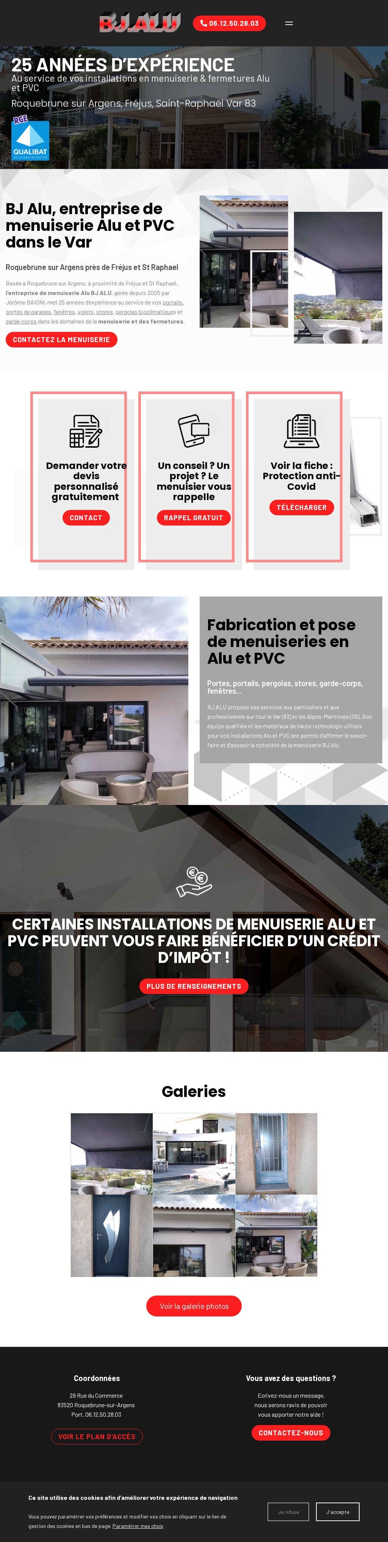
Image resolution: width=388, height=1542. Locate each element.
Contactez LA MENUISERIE (61, 339)
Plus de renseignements (194, 986)
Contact (86, 517)
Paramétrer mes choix (138, 1526)
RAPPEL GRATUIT (194, 517)
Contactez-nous (291, 1432)
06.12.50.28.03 (103, 1414)
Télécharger (302, 507)
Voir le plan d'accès (97, 1436)
